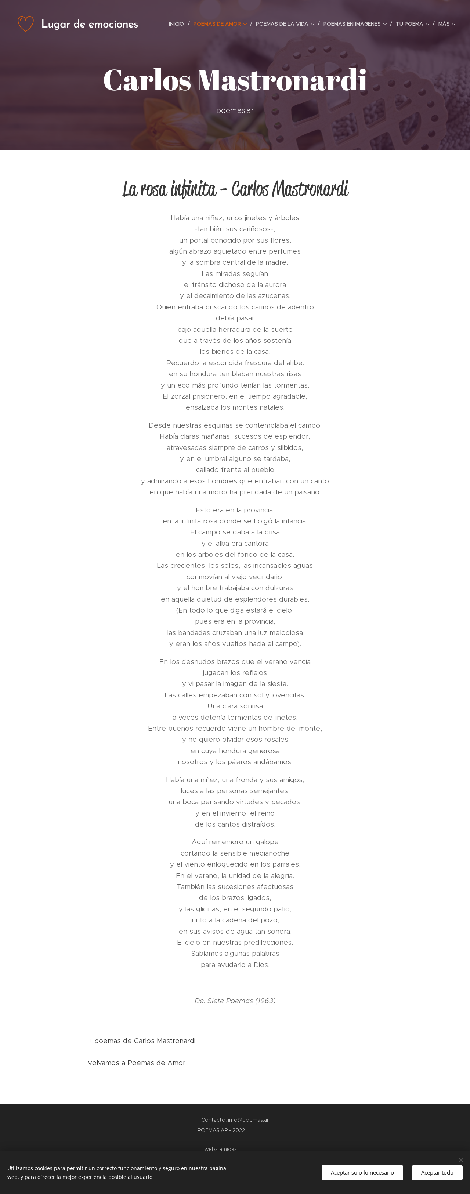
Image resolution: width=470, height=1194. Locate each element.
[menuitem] (178, 24)
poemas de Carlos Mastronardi (144, 1041)
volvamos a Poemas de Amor (136, 1063)
